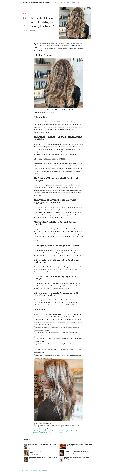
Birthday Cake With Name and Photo (30, 470)
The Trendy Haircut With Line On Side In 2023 (77, 451)
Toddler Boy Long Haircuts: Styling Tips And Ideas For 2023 (43, 458)
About (73, 2)
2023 (78, 2)
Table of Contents (44, 55)
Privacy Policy (67, 2)
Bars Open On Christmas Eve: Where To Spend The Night (79, 445)
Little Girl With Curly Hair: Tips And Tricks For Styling (42, 451)
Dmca (60, 2)
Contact (55, 2)
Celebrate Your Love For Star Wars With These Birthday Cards (76, 458)
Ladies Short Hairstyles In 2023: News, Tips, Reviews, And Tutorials (42, 445)
